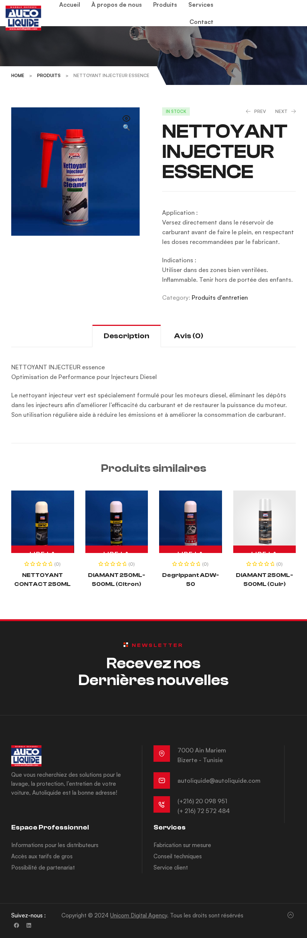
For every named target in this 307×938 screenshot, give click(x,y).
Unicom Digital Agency (138, 915)
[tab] (126, 336)
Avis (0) (188, 335)
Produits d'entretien (220, 297)
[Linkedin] (29, 925)
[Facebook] (16, 925)
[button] (126, 123)
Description (126, 335)
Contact (201, 21)
